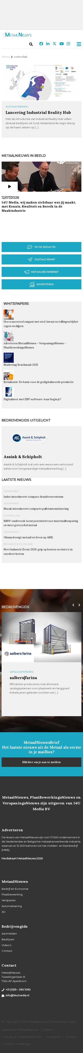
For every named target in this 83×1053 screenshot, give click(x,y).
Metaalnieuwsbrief (45, 271)
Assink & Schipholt (23, 456)
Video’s (6, 945)
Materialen (12, 515)
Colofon (48, 1030)
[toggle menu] (77, 44)
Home (6, 56)
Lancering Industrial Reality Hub (38, 112)
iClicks (71, 1022)
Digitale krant (45, 259)
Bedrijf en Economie (18, 544)
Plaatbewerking (12, 894)
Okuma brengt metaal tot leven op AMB (28, 537)
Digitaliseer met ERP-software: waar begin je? (32, 399)
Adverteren (45, 284)
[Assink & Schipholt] (29, 452)
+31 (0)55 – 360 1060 (18, 989)
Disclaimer (53, 1037)
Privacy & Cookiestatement (23, 1037)
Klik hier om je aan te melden (41, 762)
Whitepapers (16, 304)
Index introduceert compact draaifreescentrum (33, 496)
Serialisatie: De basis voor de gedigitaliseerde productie (39, 382)
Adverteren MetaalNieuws (20, 1030)
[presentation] (72, 605)
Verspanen (11, 491)
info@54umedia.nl (17, 995)
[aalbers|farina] (18, 653)
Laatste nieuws (16, 480)
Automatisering (17, 106)
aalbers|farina (23, 677)
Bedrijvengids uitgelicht (26, 420)
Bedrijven (8, 939)
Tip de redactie (45, 246)
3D (3, 911)
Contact (7, 950)
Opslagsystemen (21, 671)
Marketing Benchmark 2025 (21, 365)
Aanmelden (9, 933)
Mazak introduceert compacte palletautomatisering (36, 508)
